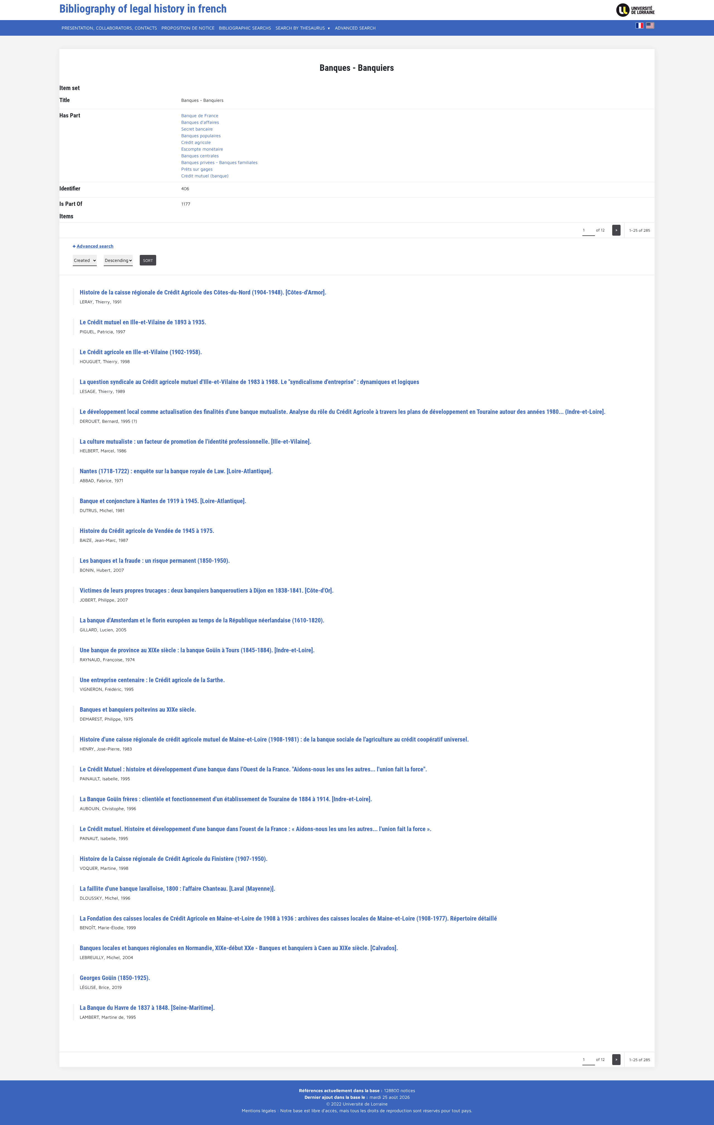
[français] (639, 25)
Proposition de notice (187, 27)
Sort (148, 260)
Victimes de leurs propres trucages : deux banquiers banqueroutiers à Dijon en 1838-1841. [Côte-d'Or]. (207, 590)
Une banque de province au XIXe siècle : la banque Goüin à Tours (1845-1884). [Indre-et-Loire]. (197, 650)
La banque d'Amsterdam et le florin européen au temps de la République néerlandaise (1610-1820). (202, 620)
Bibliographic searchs (245, 27)
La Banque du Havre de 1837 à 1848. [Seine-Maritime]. (147, 1007)
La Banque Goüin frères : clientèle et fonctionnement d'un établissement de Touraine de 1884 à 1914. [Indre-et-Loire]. (226, 799)
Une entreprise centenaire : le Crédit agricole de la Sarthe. (152, 680)
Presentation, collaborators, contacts (109, 27)
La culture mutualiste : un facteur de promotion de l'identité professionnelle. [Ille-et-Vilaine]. (195, 441)
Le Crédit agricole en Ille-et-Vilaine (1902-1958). (141, 352)
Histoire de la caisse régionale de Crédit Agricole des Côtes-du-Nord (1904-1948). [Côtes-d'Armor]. (203, 292)
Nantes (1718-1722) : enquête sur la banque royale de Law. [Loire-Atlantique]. (176, 471)
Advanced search (355, 27)
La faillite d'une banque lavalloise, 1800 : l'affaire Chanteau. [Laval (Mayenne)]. (177, 888)
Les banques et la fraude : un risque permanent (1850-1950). (155, 560)
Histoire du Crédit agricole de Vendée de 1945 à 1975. (147, 530)
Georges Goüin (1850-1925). (115, 977)
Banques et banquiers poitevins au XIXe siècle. (138, 709)
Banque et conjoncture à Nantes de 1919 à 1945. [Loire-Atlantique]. (163, 500)
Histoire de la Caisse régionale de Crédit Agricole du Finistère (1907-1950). (173, 858)
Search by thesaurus (300, 27)
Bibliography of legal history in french (143, 8)
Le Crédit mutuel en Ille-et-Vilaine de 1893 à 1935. (143, 322)
